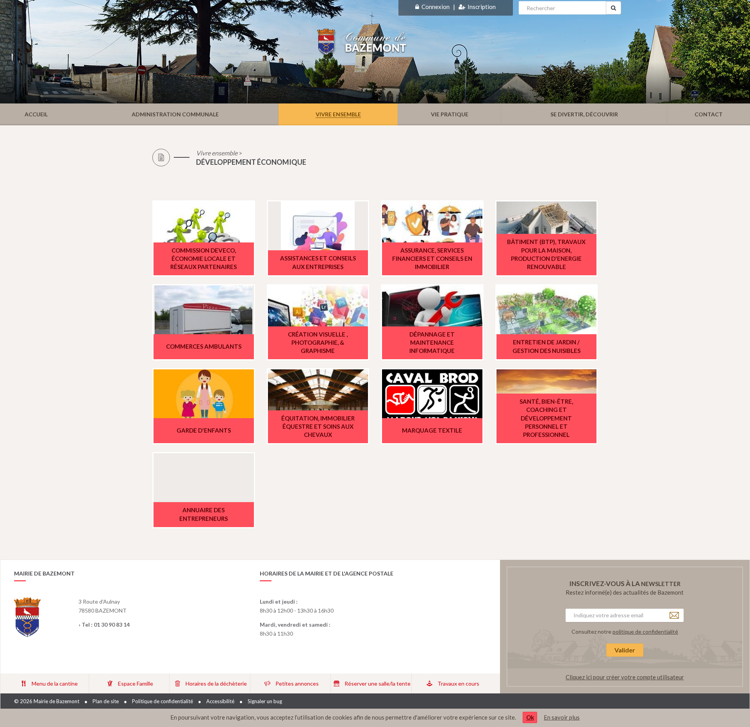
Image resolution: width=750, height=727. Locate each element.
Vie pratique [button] (449, 114)
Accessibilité (220, 701)
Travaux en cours (458, 683)
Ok (530, 717)
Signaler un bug (265, 701)
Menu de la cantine (55, 683)
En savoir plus (562, 717)
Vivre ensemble (217, 153)
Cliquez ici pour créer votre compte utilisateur (625, 677)
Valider (624, 650)
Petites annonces (297, 683)
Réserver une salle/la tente (378, 683)
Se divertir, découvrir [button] (584, 114)
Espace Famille (135, 683)
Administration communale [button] (175, 114)
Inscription (482, 6)
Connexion (435, 6)
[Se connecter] (417, 6)
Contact (709, 114)
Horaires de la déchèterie (216, 683)
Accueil (36, 114)
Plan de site (106, 701)
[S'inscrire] (462, 6)
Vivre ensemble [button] (338, 114)
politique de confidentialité (645, 631)
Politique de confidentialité (162, 701)
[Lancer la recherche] (613, 7)
